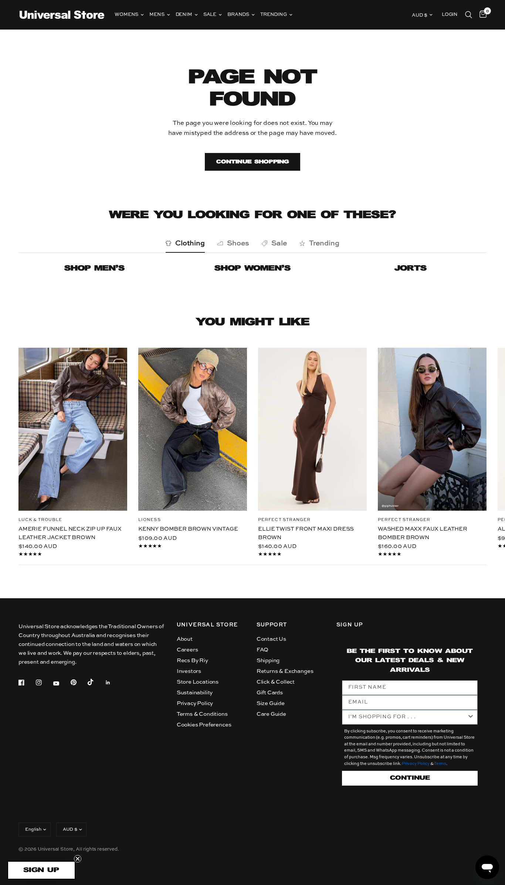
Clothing (190, 243)
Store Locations (197, 682)
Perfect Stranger (284, 520)
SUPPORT (272, 624)
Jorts (410, 268)
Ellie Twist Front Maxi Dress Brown (306, 533)
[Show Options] (470, 717)
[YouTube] (61, 683)
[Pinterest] (79, 682)
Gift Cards (270, 692)
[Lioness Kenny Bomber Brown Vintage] (192, 429)
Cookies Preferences (204, 725)
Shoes (238, 243)
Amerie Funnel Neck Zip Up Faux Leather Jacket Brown (70, 533)
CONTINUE (410, 778)
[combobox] (407, 717)
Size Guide (271, 703)
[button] (41, 870)
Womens (126, 14)
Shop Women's (252, 268)
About (185, 639)
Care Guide (271, 714)
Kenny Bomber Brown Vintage (188, 529)
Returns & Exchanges (285, 671)
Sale (209, 14)
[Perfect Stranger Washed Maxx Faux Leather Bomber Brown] (432, 429)
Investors (189, 671)
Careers (187, 650)
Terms (440, 764)
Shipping (268, 660)
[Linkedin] (113, 682)
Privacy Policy (195, 703)
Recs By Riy (192, 660)
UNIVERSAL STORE (207, 624)
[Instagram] (44, 682)
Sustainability (195, 692)
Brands (238, 14)
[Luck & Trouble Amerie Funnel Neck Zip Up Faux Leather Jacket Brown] (72, 429)
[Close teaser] (77, 858)
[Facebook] (26, 682)
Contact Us (271, 639)
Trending (273, 14)
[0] (481, 15)
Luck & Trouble (40, 520)
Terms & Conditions (202, 714)
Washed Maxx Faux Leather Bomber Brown (422, 533)
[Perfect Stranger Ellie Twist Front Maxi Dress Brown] (312, 429)
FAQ (263, 650)
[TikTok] (96, 682)
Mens (156, 14)
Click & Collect (276, 682)
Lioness (149, 520)
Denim (184, 14)
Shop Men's (94, 268)
